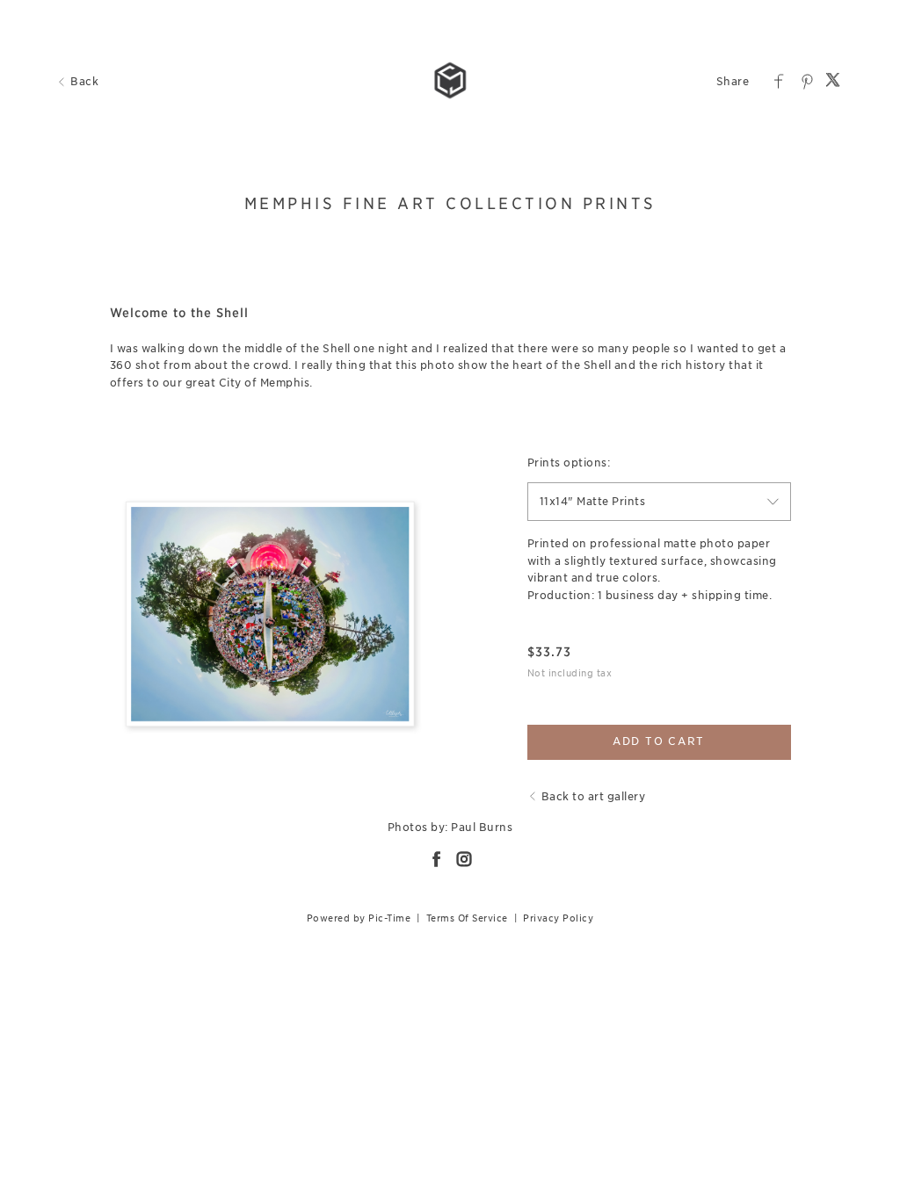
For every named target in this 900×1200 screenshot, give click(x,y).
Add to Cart (659, 741)
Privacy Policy (558, 918)
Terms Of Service (467, 918)
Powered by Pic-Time (359, 918)
